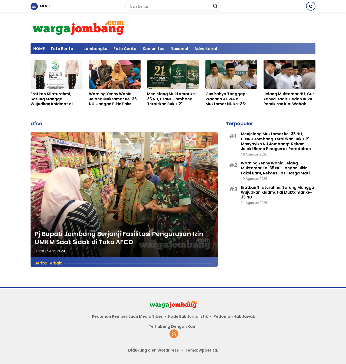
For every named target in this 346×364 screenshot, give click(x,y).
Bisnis (39, 251)
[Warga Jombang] (78, 27)
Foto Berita (62, 48)
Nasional (179, 48)
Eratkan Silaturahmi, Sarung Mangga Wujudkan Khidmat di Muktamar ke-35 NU (52, 98)
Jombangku (95, 48)
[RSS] (173, 334)
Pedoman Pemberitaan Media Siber (127, 316)
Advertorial (205, 48)
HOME (39, 48)
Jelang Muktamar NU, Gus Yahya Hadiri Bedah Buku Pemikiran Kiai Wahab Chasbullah (289, 98)
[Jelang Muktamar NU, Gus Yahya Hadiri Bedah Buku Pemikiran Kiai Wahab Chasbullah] (289, 74)
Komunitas (153, 48)
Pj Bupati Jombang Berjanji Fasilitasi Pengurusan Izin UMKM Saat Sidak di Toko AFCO (119, 238)
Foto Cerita (125, 48)
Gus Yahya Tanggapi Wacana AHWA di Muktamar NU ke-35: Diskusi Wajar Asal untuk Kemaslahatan (229, 98)
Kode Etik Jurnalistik (188, 316)
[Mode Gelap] (310, 6)
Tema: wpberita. (201, 350)
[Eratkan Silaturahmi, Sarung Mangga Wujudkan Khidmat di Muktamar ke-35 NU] (56, 74)
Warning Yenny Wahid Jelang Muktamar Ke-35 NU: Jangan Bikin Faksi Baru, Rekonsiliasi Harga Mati (113, 98)
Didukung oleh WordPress (153, 350)
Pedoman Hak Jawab (234, 316)
